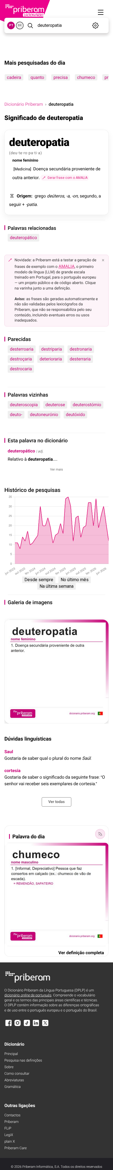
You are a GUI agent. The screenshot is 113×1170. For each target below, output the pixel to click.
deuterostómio (87, 404)
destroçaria (21, 359)
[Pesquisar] (30, 25)
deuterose (55, 404)
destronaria (81, 349)
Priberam (11, 1122)
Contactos (12, 1115)
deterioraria (50, 359)
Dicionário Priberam (23, 104)
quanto (37, 77)
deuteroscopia (24, 404)
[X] (45, 1025)
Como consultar (16, 1074)
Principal (11, 1054)
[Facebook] (8, 1025)
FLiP (7, 1128)
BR (20, 25)
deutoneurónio (44, 414)
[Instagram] (17, 1025)
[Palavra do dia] (100, 834)
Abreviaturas (14, 1080)
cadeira (14, 77)
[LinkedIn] (36, 1025)
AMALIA (66, 266)
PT (11, 25)
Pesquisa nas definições (23, 1061)
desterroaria (21, 349)
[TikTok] (27, 1025)
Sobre (8, 1067)
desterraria (80, 359)
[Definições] (95, 25)
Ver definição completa (81, 952)
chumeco (86, 77)
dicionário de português (28, 995)
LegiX (8, 1135)
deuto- (16, 414)
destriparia (51, 349)
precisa (60, 77)
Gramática (12, 1087)
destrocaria (21, 368)
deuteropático (23, 237)
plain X (9, 1142)
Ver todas (56, 802)
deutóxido (75, 414)
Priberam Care (15, 1148)
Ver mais (56, 469)
